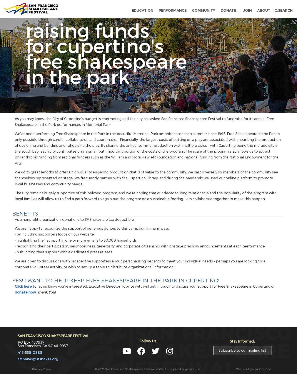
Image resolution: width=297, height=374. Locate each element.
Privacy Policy (41, 369)
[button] (283, 11)
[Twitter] (155, 351)
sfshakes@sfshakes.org (38, 359)
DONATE (229, 10)
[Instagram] (170, 351)
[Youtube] (127, 351)
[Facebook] (141, 351)
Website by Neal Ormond (253, 369)
